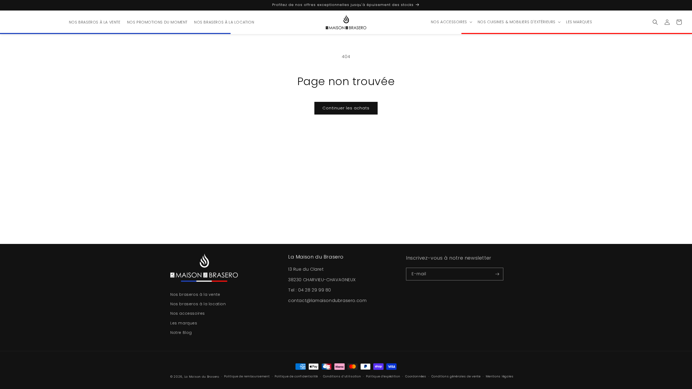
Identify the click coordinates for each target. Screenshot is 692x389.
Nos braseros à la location (198, 304)
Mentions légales (500, 376)
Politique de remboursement (247, 376)
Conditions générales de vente (456, 376)
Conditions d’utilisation (342, 376)
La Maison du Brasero (201, 376)
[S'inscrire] (497, 274)
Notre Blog (181, 332)
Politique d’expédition (383, 376)
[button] (451, 22)
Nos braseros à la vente (195, 294)
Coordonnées (415, 376)
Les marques (183, 323)
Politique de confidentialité (296, 376)
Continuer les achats (346, 108)
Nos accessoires (187, 313)
